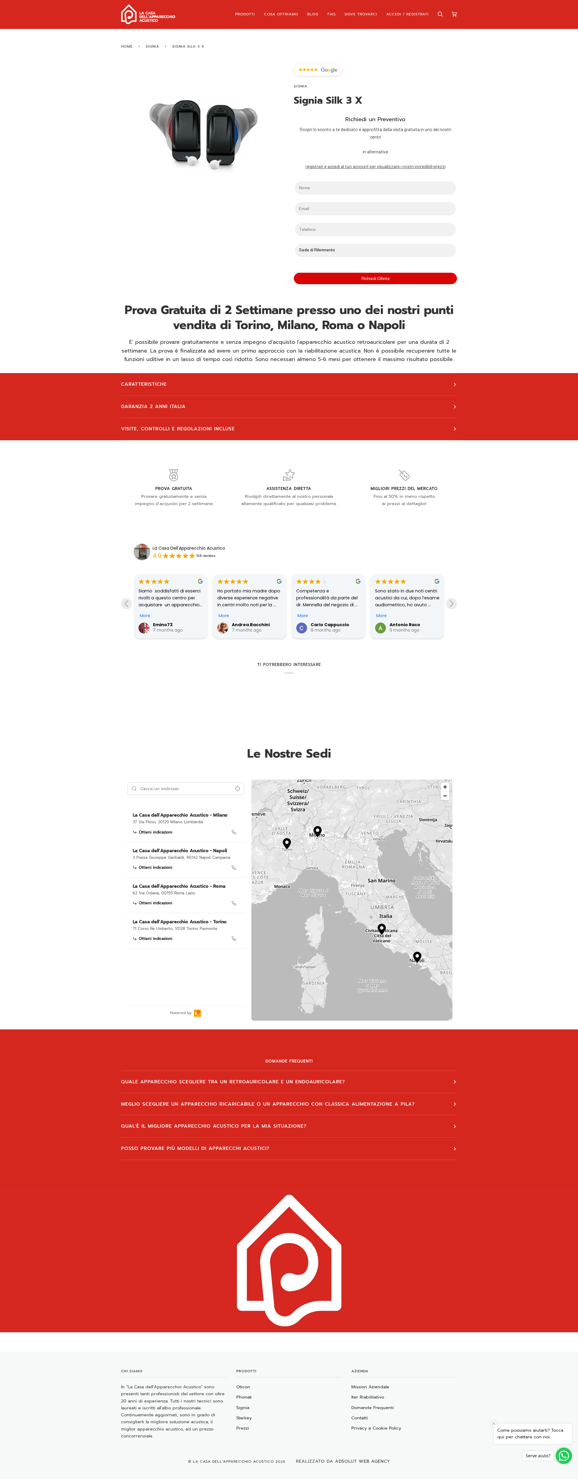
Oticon (243, 1386)
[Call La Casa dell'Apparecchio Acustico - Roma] (234, 903)
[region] (352, 900)
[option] (186, 825)
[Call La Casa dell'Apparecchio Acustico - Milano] (234, 832)
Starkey (244, 1418)
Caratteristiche (144, 384)
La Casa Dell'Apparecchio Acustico (189, 548)
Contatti (359, 1418)
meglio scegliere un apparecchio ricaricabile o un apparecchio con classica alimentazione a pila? (268, 1104)
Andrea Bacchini (251, 625)
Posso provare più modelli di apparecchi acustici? (195, 1148)
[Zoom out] (445, 795)
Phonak (244, 1397)
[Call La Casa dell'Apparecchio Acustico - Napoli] (234, 867)
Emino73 (162, 625)
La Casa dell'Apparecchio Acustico (233, 1461)
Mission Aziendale (370, 1386)
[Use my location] (238, 789)
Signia (152, 46)
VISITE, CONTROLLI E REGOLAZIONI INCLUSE (178, 428)
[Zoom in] (445, 787)
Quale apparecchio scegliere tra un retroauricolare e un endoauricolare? (233, 1081)
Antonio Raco (405, 625)
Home (127, 46)
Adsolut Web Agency (362, 1461)
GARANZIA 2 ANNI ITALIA (153, 406)
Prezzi (242, 1428)
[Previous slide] (126, 603)
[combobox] (185, 788)
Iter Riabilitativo (367, 1397)
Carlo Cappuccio (330, 625)
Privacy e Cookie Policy (376, 1428)
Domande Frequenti (372, 1407)
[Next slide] (451, 603)
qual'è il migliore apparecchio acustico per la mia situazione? (213, 1126)
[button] (317, 832)
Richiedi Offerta (376, 278)
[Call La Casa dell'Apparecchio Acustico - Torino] (234, 939)
